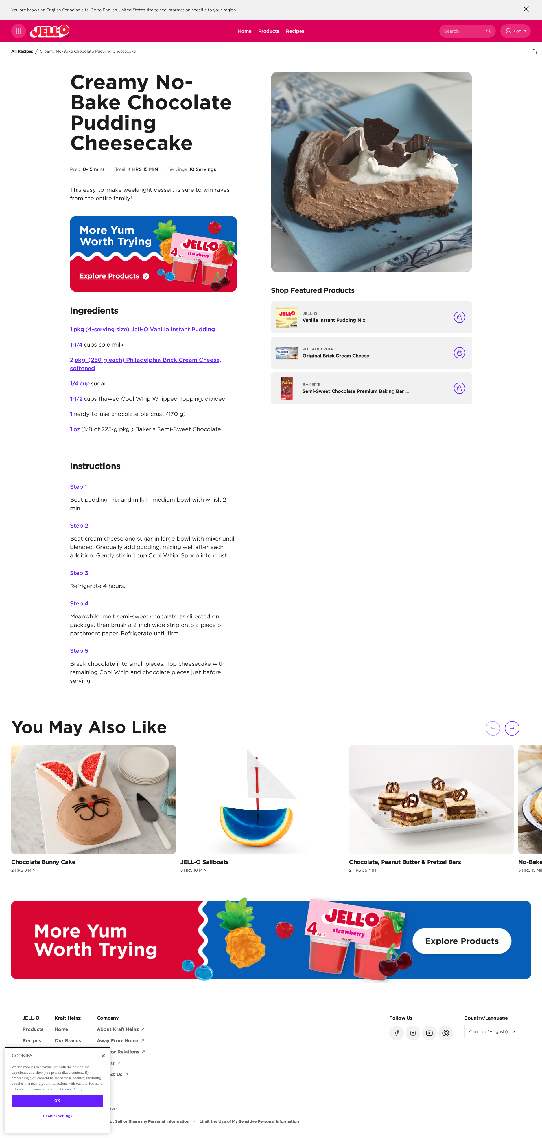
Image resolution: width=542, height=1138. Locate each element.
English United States (124, 9)
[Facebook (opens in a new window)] (396, 1033)
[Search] (488, 31)
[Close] (103, 1055)
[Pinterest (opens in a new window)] (445, 1033)
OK (57, 1101)
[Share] (534, 51)
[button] (18, 31)
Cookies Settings (57, 1116)
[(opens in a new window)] (153, 254)
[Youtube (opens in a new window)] (429, 1033)
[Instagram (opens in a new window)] (413, 1033)
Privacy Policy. (71, 1089)
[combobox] (463, 31)
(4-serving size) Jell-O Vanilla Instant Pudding (150, 329)
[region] (57, 1090)
